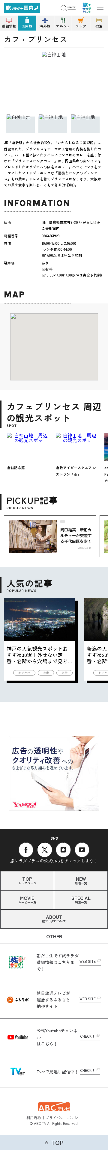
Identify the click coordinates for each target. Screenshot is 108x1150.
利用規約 (33, 1117)
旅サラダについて (54, 918)
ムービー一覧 (27, 899)
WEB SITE (88, 961)
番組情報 (9, 25)
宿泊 (99, 25)
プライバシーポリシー (64, 1117)
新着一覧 (81, 880)
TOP (57, 1142)
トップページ (27, 880)
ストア (81, 25)
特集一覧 (81, 899)
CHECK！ (87, 1036)
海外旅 (45, 25)
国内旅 (27, 25)
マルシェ (63, 25)
